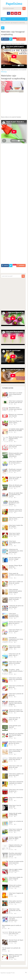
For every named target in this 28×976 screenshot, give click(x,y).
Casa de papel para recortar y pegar (15, 558)
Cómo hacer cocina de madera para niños (15, 829)
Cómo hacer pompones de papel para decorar (16, 401)
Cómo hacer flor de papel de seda (14, 718)
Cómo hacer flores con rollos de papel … (15, 630)
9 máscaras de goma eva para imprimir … (16, 606)
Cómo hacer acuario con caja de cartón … (16, 518)
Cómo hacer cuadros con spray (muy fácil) (16, 774)
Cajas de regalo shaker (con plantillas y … (15, 870)
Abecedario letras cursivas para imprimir (15, 408)
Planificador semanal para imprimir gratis (15, 470)
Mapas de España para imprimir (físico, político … (15, 438)
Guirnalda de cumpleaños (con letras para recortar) (16, 639)
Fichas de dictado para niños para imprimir (15, 485)
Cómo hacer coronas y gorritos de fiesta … (15, 742)
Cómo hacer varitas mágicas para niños (14, 646)
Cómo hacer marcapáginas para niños (14, 542)
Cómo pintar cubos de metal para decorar (15, 758)
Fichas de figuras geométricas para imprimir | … (14, 503)
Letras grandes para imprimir (15, 726)
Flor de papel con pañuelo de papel (11, 948)
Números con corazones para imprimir (16, 415)
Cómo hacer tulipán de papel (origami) (16, 878)
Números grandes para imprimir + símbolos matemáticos (15, 454)
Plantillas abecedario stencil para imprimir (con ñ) (15, 854)
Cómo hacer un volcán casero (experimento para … (15, 394)
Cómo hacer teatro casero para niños (14, 534)
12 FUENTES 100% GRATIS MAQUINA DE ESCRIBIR (16, 429)
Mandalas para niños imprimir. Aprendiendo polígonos (15, 703)
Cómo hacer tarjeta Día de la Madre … (16, 526)
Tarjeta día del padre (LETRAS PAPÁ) (15, 814)
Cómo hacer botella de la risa (16, 798)
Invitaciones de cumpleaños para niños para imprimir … (16, 551)
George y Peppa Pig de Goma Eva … (15, 566)
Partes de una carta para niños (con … (15, 932)
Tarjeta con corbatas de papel (16, 822)
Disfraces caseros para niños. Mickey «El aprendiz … (15, 956)
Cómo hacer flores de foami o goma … (15, 421)
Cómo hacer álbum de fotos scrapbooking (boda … (15, 751)
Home (2, 22)
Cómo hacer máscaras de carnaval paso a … (15, 462)
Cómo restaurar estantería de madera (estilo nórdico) (15, 591)
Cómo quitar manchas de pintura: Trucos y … (15, 901)
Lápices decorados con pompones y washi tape (16, 710)
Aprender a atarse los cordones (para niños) (15, 510)
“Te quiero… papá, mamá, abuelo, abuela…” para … (16, 671)
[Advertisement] (14, 105)
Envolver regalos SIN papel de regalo (15, 837)
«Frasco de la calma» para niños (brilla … (15, 885)
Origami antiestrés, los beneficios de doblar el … (15, 846)
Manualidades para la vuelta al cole (11, 926)
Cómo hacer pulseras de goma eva (16, 694)
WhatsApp (4, 71)
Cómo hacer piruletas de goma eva (16, 686)
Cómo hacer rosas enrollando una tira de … (15, 910)
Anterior (21, 39)
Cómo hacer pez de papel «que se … (14, 654)
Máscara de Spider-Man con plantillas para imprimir (16, 494)
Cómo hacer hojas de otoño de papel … (15, 477)
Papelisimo (14, 4)
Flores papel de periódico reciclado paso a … (16, 575)
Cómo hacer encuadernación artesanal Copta (14, 615)
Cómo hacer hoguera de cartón (16, 893)
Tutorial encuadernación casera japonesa (16, 862)
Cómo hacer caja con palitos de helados (15, 662)
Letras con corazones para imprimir (15, 446)
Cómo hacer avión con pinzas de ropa (15, 766)
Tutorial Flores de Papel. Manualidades (16, 940)
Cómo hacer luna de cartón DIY (15, 806)
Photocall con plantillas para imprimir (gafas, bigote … (16, 735)
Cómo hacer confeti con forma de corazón (16, 582)
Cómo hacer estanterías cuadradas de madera (16, 782)
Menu (3, 19)
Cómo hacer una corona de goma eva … (16, 790)
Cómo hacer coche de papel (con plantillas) (15, 678)
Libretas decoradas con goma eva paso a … (16, 622)
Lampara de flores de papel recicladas (15, 598)
